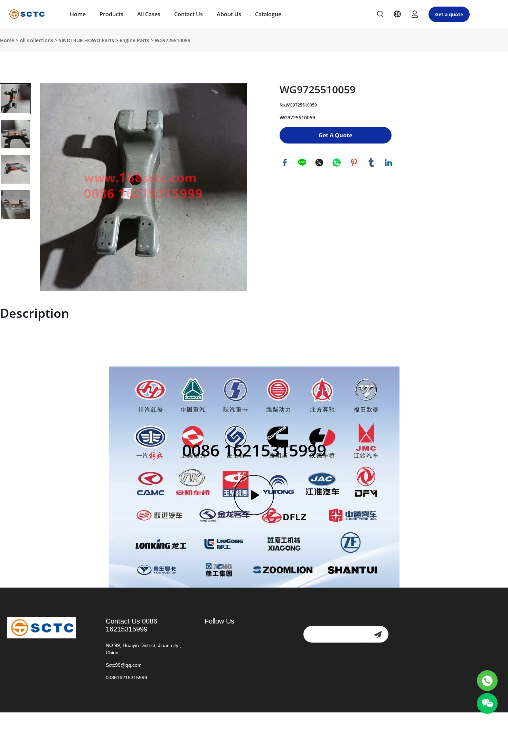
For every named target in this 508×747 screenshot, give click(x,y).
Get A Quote (335, 135)
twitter (319, 162)
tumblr (371, 162)
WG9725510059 (172, 40)
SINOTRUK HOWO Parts (86, 40)
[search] (380, 15)
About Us (229, 14)
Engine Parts (134, 40)
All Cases (148, 14)
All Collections (36, 40)
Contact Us (188, 14)
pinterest (354, 162)
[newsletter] (377, 634)
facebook (285, 162)
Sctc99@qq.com (124, 665)
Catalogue (268, 14)
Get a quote (449, 14)
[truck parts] (487, 680)
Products (111, 14)
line (302, 162)
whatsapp (336, 162)
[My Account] (414, 14)
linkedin (388, 162)
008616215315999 (126, 677)
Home (78, 14)
